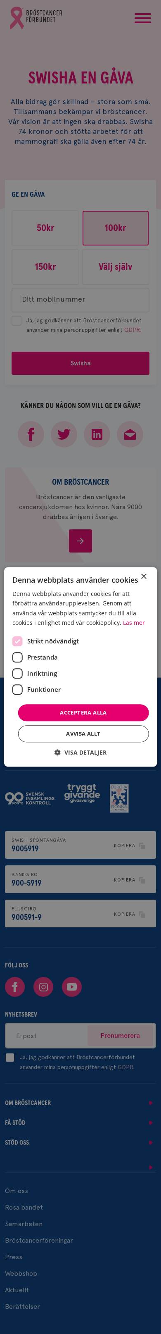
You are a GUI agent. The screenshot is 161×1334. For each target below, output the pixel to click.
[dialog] (80, 667)
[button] (80, 753)
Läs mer (134, 623)
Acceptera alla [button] (83, 712)
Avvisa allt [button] (83, 734)
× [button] (143, 577)
